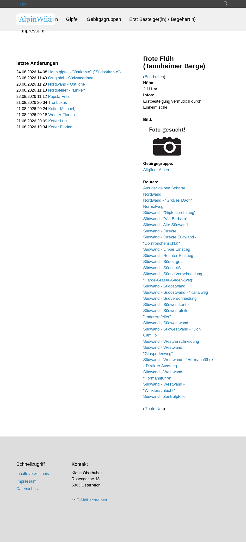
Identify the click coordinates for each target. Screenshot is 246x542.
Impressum (32, 30)
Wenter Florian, (62, 114)
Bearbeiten (154, 77)
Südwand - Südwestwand (165, 323)
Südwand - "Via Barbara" (165, 219)
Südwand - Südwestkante (166, 304)
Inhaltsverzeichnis (32, 473)
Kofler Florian (60, 127)
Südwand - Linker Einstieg (166, 249)
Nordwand (152, 194)
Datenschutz (27, 488)
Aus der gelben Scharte (164, 188)
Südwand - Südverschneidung (170, 298)
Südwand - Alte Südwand (165, 225)
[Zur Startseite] (35, 19)
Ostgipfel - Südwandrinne (70, 78)
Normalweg (153, 206)
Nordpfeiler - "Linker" (67, 90)
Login (21, 3)
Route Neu (154, 408)
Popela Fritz (59, 96)
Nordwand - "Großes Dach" (167, 200)
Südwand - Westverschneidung (171, 341)
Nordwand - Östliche (66, 84)
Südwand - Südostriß (162, 268)
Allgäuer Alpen (156, 170)
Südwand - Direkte (159, 231)
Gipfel (72, 19)
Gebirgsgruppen (104, 19)
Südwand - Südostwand (164, 286)
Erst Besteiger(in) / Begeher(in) (162, 19)
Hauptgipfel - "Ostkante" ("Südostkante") (84, 72)
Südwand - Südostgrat (163, 261)
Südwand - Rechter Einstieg (168, 255)
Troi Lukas (57, 102)
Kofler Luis (58, 121)
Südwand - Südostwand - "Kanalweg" (176, 292)
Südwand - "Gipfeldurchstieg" (169, 212)
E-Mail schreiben (92, 500)
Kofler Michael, (61, 108)
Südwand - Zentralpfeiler (165, 396)
